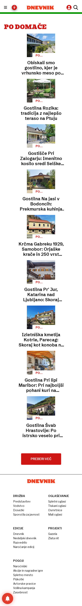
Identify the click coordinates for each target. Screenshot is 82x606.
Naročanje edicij (23, 547)
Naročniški (20, 566)
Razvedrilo (20, 542)
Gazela (52, 533)
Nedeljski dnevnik (24, 538)
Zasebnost (20, 592)
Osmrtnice (55, 510)
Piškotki (18, 579)
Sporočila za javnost (26, 514)
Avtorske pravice (24, 583)
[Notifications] (7, 598)
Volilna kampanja (24, 588)
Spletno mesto (23, 575)
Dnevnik (18, 533)
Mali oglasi (55, 514)
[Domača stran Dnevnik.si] (40, 7)
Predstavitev (22, 501)
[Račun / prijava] (69, 7)
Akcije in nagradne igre (28, 570)
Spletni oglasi (57, 501)
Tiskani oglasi (57, 505)
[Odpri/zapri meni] (9, 7)
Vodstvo (18, 505)
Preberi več (41, 459)
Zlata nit (53, 538)
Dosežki (18, 510)
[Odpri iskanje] (75, 7)
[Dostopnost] (14, 7)
